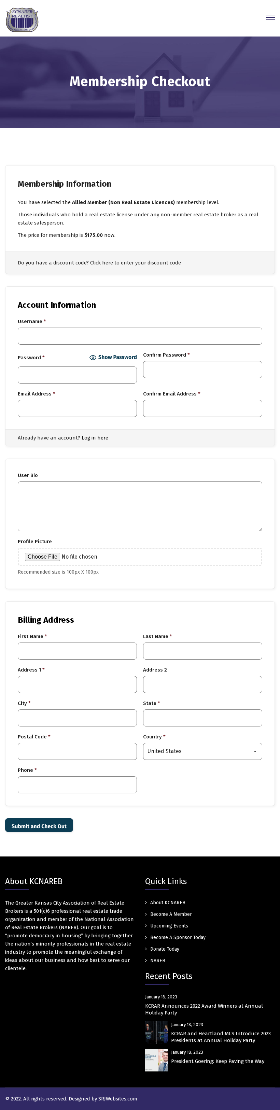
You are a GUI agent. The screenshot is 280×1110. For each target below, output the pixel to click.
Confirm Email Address (171, 394)
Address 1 (31, 670)
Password (31, 358)
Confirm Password (166, 355)
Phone (27, 770)
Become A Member (171, 914)
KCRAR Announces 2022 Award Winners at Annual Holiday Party (204, 1009)
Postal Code (34, 737)
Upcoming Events (169, 926)
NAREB (157, 961)
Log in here (95, 438)
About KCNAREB (167, 903)
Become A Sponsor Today (178, 937)
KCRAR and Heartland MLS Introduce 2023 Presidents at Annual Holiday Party (221, 1036)
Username (32, 321)
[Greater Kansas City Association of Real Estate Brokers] (22, 19)
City (24, 703)
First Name (32, 636)
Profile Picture (35, 541)
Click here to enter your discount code (135, 263)
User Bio (28, 475)
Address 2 (155, 670)
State (151, 703)
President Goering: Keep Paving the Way (217, 1061)
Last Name (157, 636)
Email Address (36, 394)
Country (154, 737)
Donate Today (164, 949)
